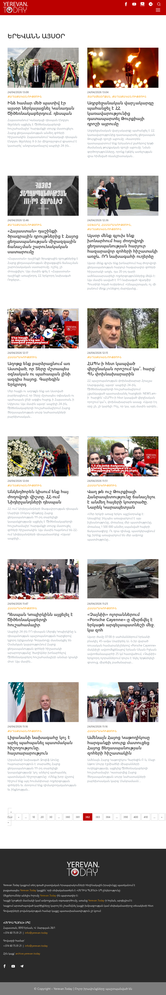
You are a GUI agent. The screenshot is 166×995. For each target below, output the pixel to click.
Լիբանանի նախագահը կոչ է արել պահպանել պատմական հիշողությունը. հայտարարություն (40, 745)
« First (10, 814)
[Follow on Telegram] (21, 966)
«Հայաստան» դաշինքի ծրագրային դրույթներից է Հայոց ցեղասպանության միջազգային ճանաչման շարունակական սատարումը (43, 241)
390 (125, 817)
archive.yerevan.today (28, 953)
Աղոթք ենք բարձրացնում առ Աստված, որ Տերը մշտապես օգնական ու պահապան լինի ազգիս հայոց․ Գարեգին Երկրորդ (39, 373)
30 (50, 817)
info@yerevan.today (36, 932)
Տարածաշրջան (99, 96)
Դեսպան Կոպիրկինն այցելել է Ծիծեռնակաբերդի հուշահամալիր (40, 619)
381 (78, 817)
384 (108, 817)
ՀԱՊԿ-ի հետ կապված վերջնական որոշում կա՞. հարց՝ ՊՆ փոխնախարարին (121, 368)
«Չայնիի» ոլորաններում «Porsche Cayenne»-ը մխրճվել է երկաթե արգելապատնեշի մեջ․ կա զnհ (121, 622)
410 (146, 817)
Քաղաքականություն (25, 96)
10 (33, 817)
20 (42, 817)
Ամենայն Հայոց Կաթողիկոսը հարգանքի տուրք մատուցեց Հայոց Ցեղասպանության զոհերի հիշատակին (118, 745)
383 (98, 817)
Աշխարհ (93, 224)
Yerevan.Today (28, 890)
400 (136, 817)
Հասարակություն (116, 224)
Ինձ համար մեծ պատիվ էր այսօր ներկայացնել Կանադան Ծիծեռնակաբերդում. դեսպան (41, 108)
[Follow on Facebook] (4, 966)
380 (67, 817)
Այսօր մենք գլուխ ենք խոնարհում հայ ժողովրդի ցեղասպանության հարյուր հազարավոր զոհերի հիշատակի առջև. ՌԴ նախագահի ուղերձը (122, 245)
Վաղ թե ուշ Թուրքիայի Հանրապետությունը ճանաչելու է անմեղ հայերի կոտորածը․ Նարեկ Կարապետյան (121, 499)
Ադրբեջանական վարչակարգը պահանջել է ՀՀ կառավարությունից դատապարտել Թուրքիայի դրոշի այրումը (120, 113)
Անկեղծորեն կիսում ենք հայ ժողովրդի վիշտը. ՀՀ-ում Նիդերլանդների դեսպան (38, 496)
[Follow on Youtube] (13, 966)
